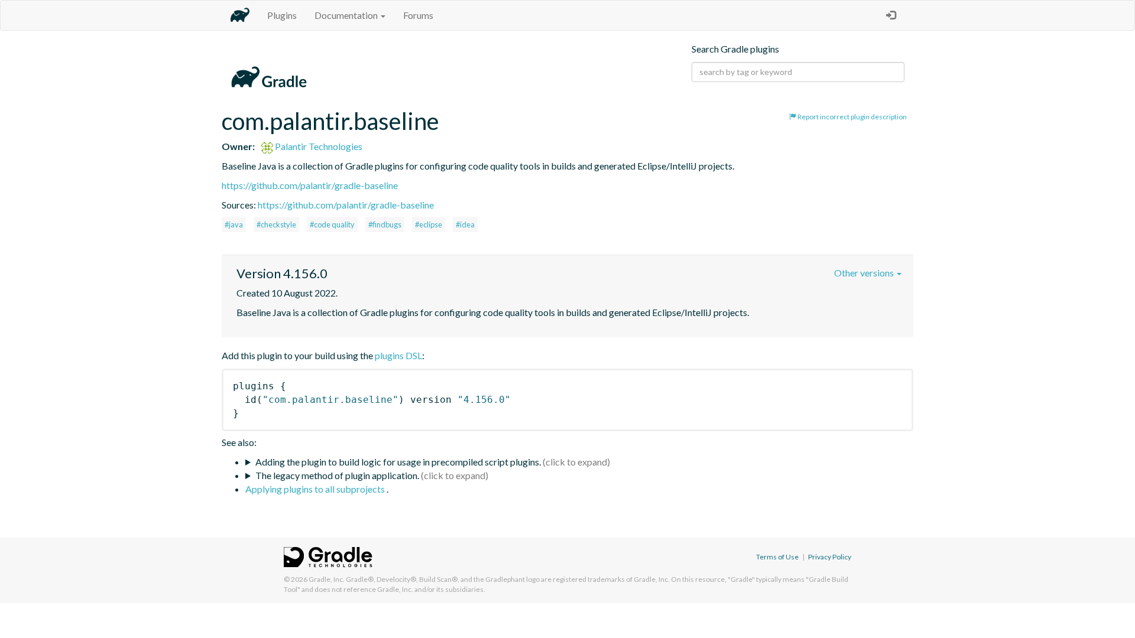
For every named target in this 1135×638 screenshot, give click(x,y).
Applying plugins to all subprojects (316, 488)
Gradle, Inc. (327, 579)
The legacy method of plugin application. (337, 475)
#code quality (332, 224)
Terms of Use (777, 556)
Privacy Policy (829, 556)
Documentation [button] (347, 15)
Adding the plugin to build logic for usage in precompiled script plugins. (398, 461)
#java (234, 224)
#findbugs (384, 224)
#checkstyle (276, 224)
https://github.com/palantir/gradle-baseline (310, 185)
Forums (418, 15)
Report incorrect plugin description (851, 116)
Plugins (282, 15)
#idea (465, 224)
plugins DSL (398, 355)
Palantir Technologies (317, 146)
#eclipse (428, 224)
